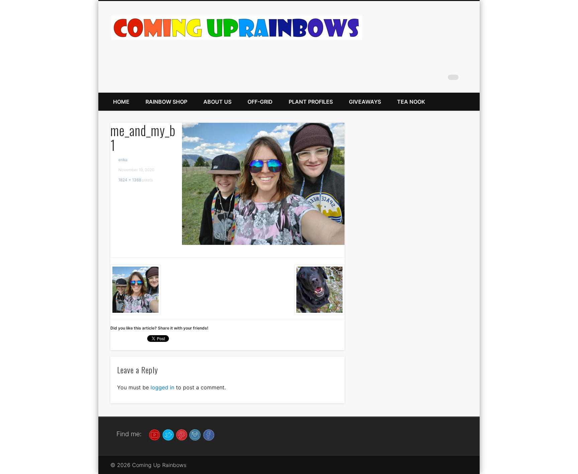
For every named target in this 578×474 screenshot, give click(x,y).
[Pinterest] (181, 434)
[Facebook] (208, 434)
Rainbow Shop (166, 101)
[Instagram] (195, 434)
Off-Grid (260, 101)
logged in (162, 387)
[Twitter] (168, 434)
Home (121, 101)
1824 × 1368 (129, 179)
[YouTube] (154, 434)
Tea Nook (411, 101)
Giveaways (365, 101)
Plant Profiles (311, 101)
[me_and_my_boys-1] (263, 184)
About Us (217, 101)
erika (122, 159)
